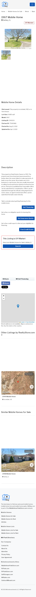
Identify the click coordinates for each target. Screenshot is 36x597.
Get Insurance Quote (25, 218)
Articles (3, 522)
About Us (4, 548)
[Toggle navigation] (32, 4)
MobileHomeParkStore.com (18, 508)
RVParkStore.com (7, 571)
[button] (18, 39)
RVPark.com (5, 568)
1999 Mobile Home (9, 396)
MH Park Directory (8, 537)
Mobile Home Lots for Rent (9, 533)
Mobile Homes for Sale (8, 516)
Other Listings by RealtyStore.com (18, 332)
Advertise (4, 551)
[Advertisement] (18, 78)
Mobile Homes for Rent (8, 519)
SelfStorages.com (7, 574)
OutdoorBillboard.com (8, 580)
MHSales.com (5, 577)
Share (6, 279)
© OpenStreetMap (29, 322)
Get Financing (28, 207)
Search (18, 246)
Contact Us (4, 545)
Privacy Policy (5, 554)
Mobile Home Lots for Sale (9, 530)
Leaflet (22, 322)
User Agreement (6, 557)
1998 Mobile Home (9, 474)
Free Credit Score (26, 229)
